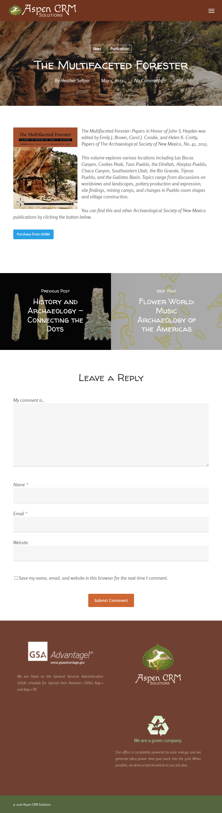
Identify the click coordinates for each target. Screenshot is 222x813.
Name (20, 484)
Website (20, 542)
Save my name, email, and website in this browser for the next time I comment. (93, 578)
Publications (119, 48)
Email (20, 513)
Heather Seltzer (75, 80)
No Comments (148, 80)
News (97, 48)
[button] (211, 10)
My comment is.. (28, 400)
